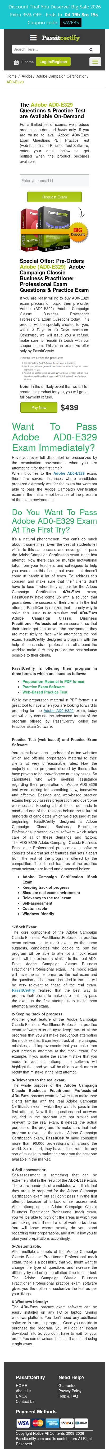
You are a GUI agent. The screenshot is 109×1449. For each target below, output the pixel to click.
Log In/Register (53, 61)
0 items (27, 61)
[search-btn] (90, 49)
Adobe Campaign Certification (62, 76)
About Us (23, 1390)
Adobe (27, 76)
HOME (21, 1385)
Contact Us (25, 1401)
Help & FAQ (68, 1396)
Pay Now (38, 407)
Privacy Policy (69, 1390)
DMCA (21, 1396)
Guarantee (67, 1385)
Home (12, 76)
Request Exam (54, 196)
